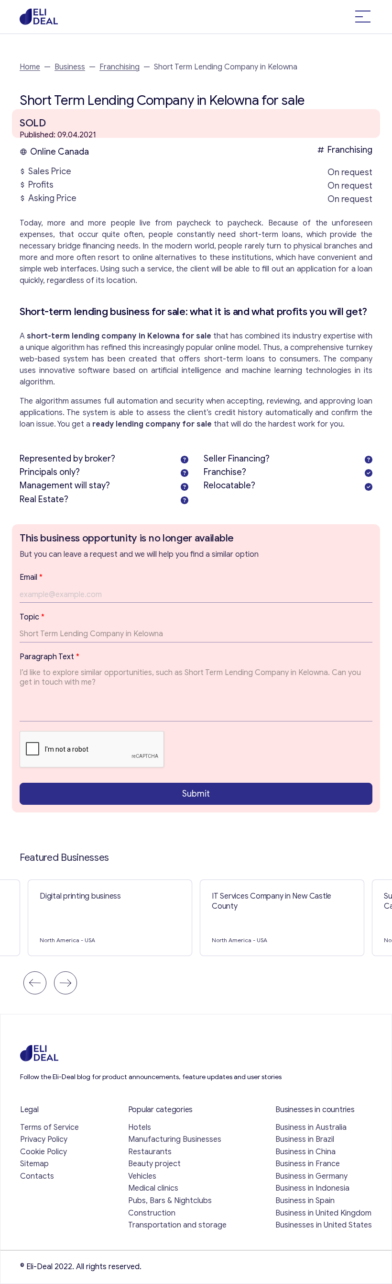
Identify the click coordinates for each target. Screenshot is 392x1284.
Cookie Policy (43, 1152)
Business (69, 67)
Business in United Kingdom (323, 1213)
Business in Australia (311, 1127)
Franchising (119, 67)
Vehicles (142, 1176)
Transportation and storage (177, 1225)
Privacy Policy (43, 1139)
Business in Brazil (304, 1139)
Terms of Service (49, 1127)
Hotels (139, 1127)
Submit (196, 793)
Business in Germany (311, 1176)
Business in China (305, 1152)
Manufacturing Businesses (174, 1139)
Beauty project (154, 1164)
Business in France (307, 1164)
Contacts (37, 1176)
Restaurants (150, 1152)
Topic (32, 617)
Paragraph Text (49, 657)
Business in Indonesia (312, 1188)
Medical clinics (153, 1188)
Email (31, 577)
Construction (151, 1213)
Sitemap (34, 1164)
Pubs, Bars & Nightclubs (170, 1200)
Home (30, 67)
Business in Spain (305, 1200)
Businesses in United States (323, 1225)
